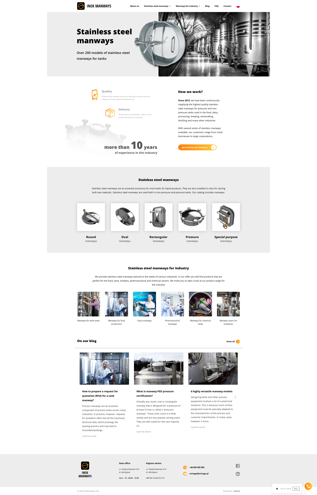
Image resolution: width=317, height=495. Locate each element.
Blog (207, 6)
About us (134, 6)
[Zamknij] (278, 488)
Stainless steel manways (156, 6)
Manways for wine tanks (88, 320)
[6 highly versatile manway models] (213, 368)
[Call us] (308, 486)
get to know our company (194, 147)
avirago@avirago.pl (199, 473)
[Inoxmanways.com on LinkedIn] (238, 475)
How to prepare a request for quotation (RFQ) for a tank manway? (100, 396)
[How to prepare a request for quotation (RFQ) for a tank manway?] (104, 368)
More (296, 489)
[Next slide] (235, 397)
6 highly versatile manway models (211, 391)
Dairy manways (144, 320)
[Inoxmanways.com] (94, 6)
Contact (227, 6)
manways (91, 239)
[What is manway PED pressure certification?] (158, 368)
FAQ (216, 6)
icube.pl (236, 491)
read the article (89, 436)
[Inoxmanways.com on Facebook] (238, 467)
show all (230, 341)
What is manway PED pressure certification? (155, 393)
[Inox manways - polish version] (237, 6)
